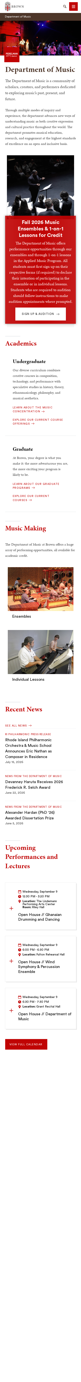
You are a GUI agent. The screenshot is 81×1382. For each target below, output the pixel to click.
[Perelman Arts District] (11, 54)
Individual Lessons (28, 679)
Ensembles (21, 616)
